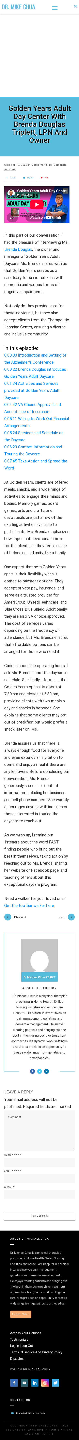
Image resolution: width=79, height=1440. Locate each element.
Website (9, 1187)
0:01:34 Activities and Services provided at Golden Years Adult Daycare (32, 390)
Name (12, 1154)
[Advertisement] (39, 55)
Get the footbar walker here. (29, 905)
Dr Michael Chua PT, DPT (39, 977)
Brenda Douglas (18, 249)
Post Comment (39, 1215)
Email (12, 1170)
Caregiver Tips (41, 164)
